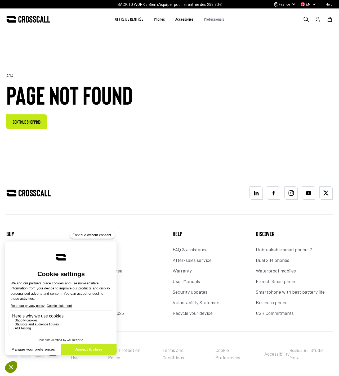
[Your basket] (330, 19)
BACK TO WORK (131, 4)
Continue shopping (27, 122)
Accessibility (276, 354)
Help (329, 4)
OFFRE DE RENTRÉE (129, 18)
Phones (159, 18)
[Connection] (317, 19)
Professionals (214, 18)
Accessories (184, 18)
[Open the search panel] (306, 19)
